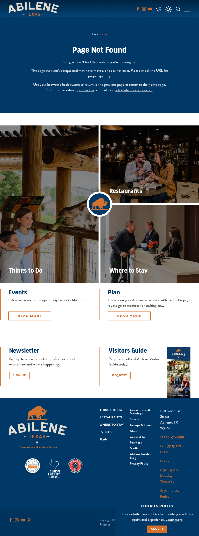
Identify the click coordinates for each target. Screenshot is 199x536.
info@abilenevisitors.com (134, 90)
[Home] (35, 9)
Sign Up (19, 375)
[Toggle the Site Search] (178, 8)
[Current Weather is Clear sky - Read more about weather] (168, 9)
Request (119, 375)
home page (156, 85)
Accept (157, 529)
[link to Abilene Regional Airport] (158, 8)
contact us (86, 90)
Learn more (174, 520)
